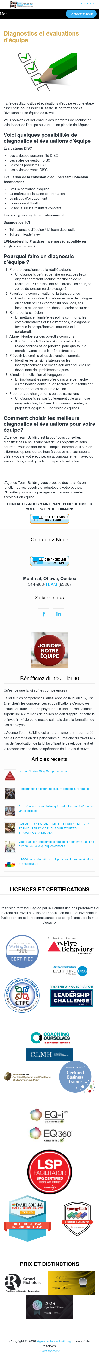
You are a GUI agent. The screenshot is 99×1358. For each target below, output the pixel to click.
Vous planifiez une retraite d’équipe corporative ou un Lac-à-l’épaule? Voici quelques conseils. (57, 843)
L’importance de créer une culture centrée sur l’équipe (54, 788)
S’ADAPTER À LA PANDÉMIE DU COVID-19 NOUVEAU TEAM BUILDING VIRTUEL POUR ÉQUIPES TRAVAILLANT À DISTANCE (55, 828)
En (93, 3)
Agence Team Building (54, 1341)
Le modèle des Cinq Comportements (43, 771)
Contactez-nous (81, 13)
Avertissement (49, 1350)
